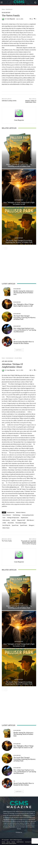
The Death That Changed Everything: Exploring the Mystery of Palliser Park (19, 241)
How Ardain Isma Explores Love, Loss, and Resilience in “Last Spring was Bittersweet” (25, 330)
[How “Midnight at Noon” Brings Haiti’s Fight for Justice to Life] (19, 188)
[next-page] (6, 248)
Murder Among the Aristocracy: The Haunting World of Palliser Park (19, 165)
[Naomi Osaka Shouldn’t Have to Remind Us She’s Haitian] (7, 341)
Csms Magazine (11, 18)
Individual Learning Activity (9, 100)
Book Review (9, 9)
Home (3, 9)
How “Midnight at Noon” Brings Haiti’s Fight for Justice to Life (19, 203)
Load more (18, 350)
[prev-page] (3, 248)
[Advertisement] (16, 267)
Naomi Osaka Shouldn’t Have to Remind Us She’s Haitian (24, 342)
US (14, 339)
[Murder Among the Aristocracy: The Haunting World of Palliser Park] (19, 150)
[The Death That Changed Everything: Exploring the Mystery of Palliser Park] (19, 226)
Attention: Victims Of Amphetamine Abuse (30, 101)
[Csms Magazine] (3, 19)
